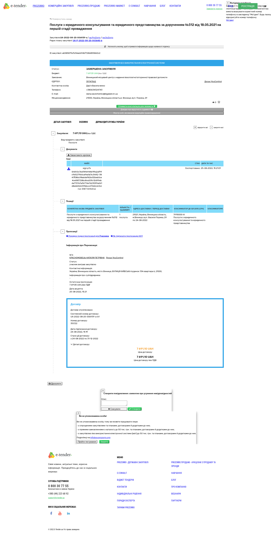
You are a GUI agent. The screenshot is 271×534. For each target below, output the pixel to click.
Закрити (104, 442)
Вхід (230, 6)
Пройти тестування (87, 442)
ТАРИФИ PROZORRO (126, 507)
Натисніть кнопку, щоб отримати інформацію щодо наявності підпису (138, 46)
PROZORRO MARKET (114, 5)
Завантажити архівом (79, 155)
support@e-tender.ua (56, 498)
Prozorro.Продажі (89, 5)
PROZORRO (38, 5)
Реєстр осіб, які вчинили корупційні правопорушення (136, 113)
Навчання (150, 5)
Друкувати (55, 383)
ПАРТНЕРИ (176, 500)
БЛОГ (173, 480)
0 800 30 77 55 (214, 5)
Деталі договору (81, 344)
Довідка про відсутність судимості (136, 109)
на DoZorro (107, 37)
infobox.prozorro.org (100, 437)
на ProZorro (95, 37)
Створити (135, 409)
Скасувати (115, 409)
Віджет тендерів (125, 480)
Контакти (175, 5)
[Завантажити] (68, 169)
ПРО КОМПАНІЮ (178, 487)
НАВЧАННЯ (176, 473)
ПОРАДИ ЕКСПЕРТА (126, 500)
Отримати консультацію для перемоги (136, 106)
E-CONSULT (134, 5)
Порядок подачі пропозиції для (88, 236)
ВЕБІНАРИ (176, 493)
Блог (163, 5)
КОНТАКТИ (122, 487)
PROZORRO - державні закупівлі (133, 462)
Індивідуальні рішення (129, 493)
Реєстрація (247, 6)
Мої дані (230, 20)
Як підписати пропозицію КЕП (128, 236)
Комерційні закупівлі (61, 5)
